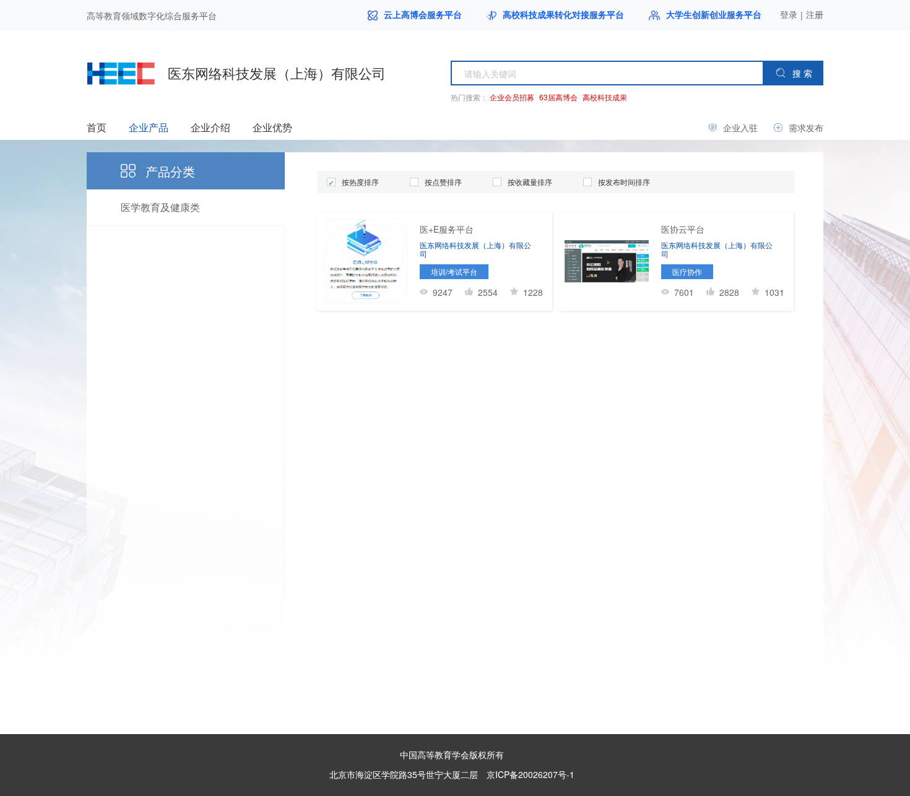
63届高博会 (558, 97)
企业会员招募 (512, 97)
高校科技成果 (605, 97)
